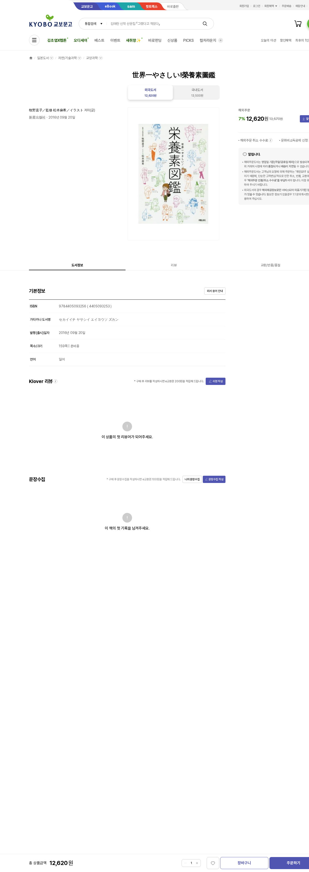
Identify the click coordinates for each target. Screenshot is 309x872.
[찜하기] (213, 863)
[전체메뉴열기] (34, 40)
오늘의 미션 (268, 40)
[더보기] (220, 40)
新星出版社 (37, 117)
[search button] (205, 24)
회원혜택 (269, 6)
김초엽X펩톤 (57, 40)
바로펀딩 (155, 40)
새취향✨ (133, 40)
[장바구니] (298, 23)
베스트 (99, 40)
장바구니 (244, 863)
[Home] (31, 58)
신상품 (172, 40)
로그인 (256, 6)
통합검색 (90, 24)
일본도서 (43, 58)
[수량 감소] (185, 863)
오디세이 (80, 40)
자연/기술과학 (67, 58)
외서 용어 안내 (215, 291)
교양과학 (92, 58)
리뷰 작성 (218, 381)
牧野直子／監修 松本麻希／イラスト (56, 110)
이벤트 (115, 40)
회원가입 (244, 6)
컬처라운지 (208, 40)
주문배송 (286, 6)
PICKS (188, 40)
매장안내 (300, 6)
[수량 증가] (197, 863)
